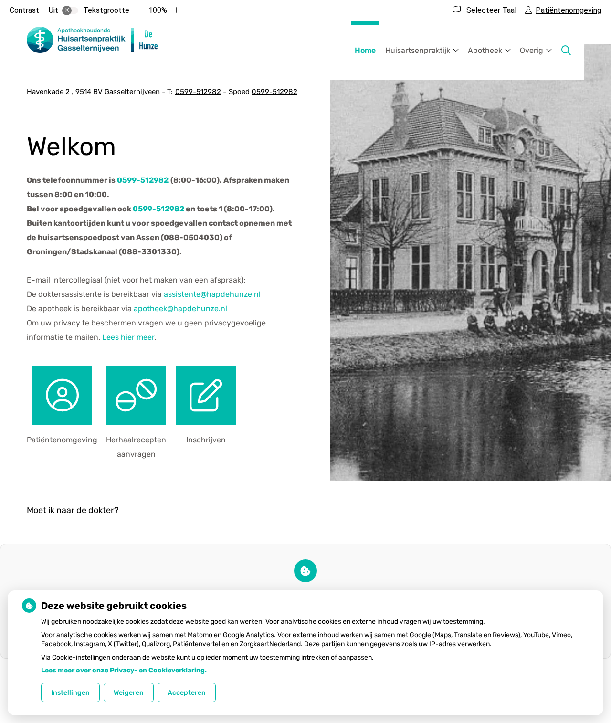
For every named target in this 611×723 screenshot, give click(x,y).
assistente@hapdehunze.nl (212, 294)
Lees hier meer (128, 337)
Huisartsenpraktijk (417, 50)
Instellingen (70, 693)
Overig (531, 50)
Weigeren (129, 693)
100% (157, 10)
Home (365, 50)
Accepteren (187, 693)
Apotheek (485, 50)
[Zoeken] (566, 50)
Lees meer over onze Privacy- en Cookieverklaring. (124, 670)
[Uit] (70, 10)
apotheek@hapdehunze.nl (180, 308)
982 (158, 208)
